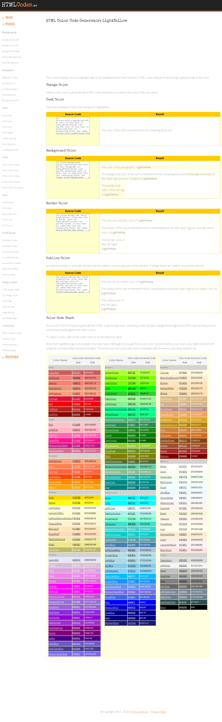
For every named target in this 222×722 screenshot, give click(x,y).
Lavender (54, 560)
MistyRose (165, 550)
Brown (163, 451)
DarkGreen (111, 440)
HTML (19, 5)
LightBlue (110, 560)
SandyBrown (166, 414)
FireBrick (53, 409)
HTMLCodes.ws (138, 712)
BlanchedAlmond (169, 377)
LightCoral (54, 377)
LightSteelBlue (112, 550)
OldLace (164, 518)
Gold (51, 497)
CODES (10, 24)
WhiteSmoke (167, 503)
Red (51, 404)
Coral (51, 466)
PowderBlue (111, 555)
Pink (51, 424)
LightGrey (165, 565)
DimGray (165, 586)
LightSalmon (55, 393)
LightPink (53, 429)
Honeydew (166, 477)
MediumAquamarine (116, 466)
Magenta (53, 591)
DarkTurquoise (113, 534)
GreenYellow (111, 372)
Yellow (52, 502)
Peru (162, 430)
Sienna (163, 445)
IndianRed (54, 372)
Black (163, 607)
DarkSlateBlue (56, 648)
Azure (163, 487)
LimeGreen (111, 393)
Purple (52, 633)
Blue (107, 602)
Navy (107, 617)
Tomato (53, 471)
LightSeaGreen (113, 477)
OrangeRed (55, 476)
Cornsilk (164, 372)
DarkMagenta (56, 628)
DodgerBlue (111, 581)
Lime (107, 388)
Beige (163, 513)
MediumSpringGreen (116, 409)
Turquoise (110, 524)
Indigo (52, 638)
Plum (51, 570)
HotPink (53, 435)
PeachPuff (54, 534)
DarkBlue (110, 612)
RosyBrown (166, 409)
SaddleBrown (167, 440)
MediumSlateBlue (58, 654)
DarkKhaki (54, 549)
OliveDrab (110, 451)
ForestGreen (112, 430)
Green (108, 435)
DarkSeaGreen (113, 471)
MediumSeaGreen (115, 419)
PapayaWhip (55, 523)
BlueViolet (54, 612)
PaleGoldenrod (57, 539)
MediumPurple (56, 601)
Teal (107, 487)
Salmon (53, 383)
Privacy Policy (158, 712)
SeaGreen (110, 424)
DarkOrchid (54, 622)
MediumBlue (111, 607)
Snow (163, 471)
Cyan (107, 503)
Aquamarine (111, 518)
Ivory (162, 529)
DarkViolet (54, 617)
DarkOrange (55, 482)
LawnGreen (111, 383)
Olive (107, 456)
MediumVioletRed (58, 445)
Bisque (164, 383)
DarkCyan (110, 482)
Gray (162, 581)
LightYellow (54, 508)
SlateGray (165, 596)
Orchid (52, 580)
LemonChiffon (56, 513)
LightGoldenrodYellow (60, 518)
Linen (163, 539)
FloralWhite (166, 524)
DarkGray (165, 576)
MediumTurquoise (114, 529)
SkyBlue (109, 565)
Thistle (52, 565)
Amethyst (54, 607)
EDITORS (12, 357)
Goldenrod (166, 419)
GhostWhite (166, 497)
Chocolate (165, 435)
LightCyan (110, 508)
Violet (52, 575)
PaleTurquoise (112, 513)
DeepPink (54, 440)
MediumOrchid (56, 596)
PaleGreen (110, 398)
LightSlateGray (168, 591)
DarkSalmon (55, 388)
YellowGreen (111, 445)
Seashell (164, 508)
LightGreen (111, 404)
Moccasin (54, 528)
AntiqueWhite (167, 534)
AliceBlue (165, 492)
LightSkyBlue (111, 570)
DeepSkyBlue (112, 576)
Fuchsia (53, 586)
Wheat (163, 393)
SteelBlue (110, 544)
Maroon (164, 456)
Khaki (51, 544)
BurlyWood (166, 398)
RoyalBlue (110, 597)
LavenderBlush (168, 544)
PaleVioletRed (56, 450)
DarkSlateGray (168, 602)
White (163, 466)
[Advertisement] (133, 49)
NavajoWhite (167, 388)
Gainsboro (166, 560)
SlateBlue (54, 643)
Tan (162, 404)
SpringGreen (111, 414)
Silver (163, 570)
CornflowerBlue (113, 586)
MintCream (166, 482)
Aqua (108, 497)
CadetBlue (110, 539)
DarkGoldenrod (168, 424)
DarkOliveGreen (113, 461)
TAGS (9, 18)
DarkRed (53, 414)
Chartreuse (111, 377)
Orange (52, 487)
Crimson (53, 398)
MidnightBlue (112, 623)
